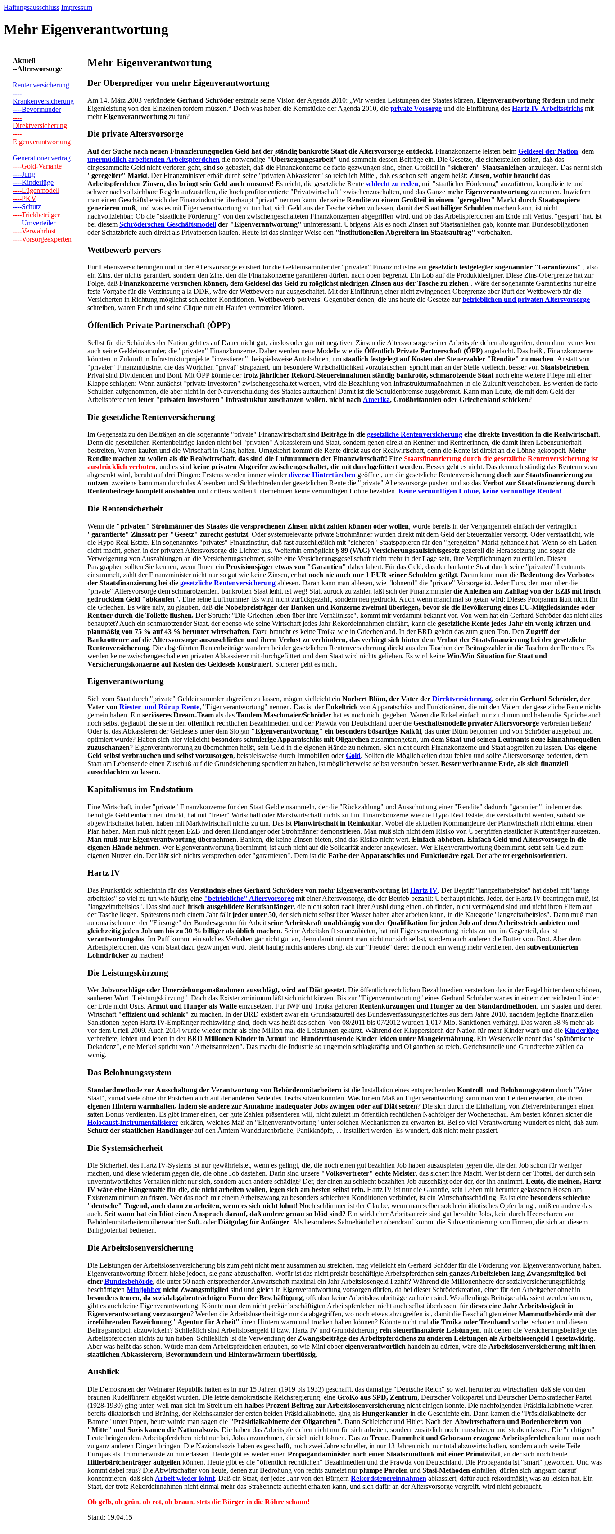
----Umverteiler (34, 223)
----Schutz (27, 206)
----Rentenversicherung (41, 81)
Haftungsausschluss (31, 7)
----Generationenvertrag (42, 154)
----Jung (24, 174)
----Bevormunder (37, 109)
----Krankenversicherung (43, 97)
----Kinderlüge (33, 182)
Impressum (76, 7)
